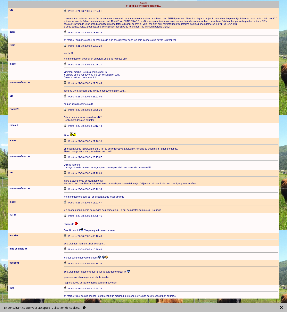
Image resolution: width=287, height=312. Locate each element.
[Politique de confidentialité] (84, 307)
